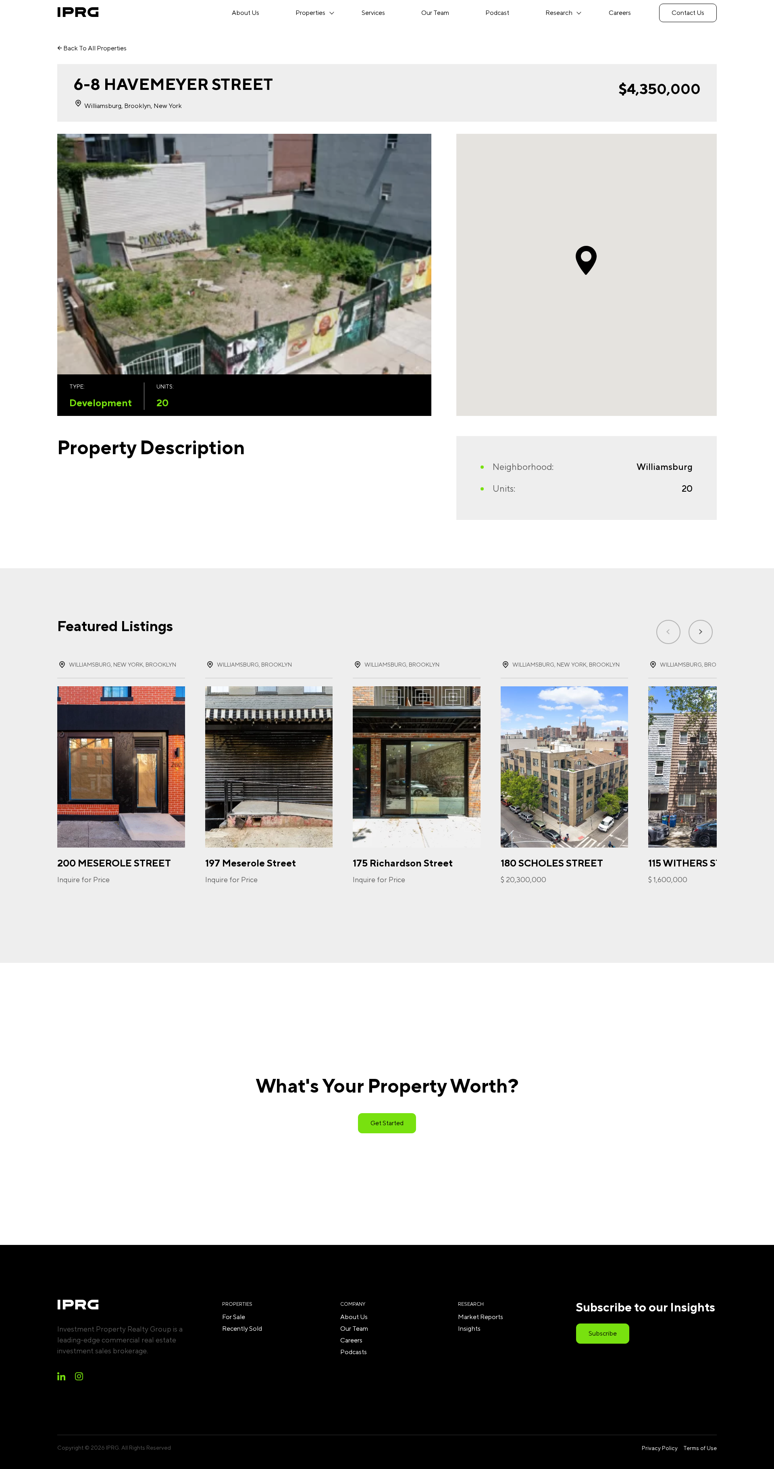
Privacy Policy (660, 1448)
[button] (701, 632)
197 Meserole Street (250, 863)
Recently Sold (242, 1328)
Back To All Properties (94, 48)
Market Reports (480, 1317)
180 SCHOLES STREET (552, 863)
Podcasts (353, 1352)
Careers (620, 13)
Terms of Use (700, 1448)
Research (558, 13)
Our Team (435, 13)
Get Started (387, 1123)
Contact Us (688, 13)
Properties (310, 13)
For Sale (233, 1317)
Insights (469, 1328)
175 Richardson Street (403, 863)
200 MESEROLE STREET (114, 863)
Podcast (497, 13)
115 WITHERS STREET (697, 863)
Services (373, 13)
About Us (245, 13)
